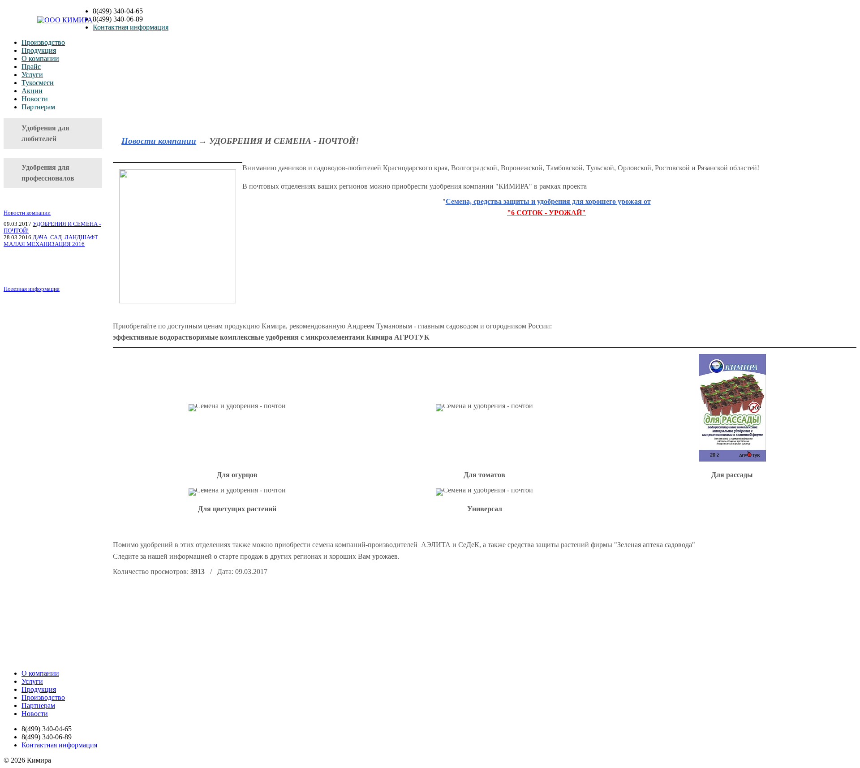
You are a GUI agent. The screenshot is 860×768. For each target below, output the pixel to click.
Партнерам (38, 107)
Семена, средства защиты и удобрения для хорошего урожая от (548, 201)
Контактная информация (130, 27)
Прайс (31, 66)
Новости (35, 99)
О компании (40, 58)
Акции (32, 91)
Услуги (32, 74)
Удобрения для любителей (45, 133)
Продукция (39, 50)
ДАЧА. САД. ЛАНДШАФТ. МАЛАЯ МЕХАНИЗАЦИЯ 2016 (51, 240)
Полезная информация (32, 289)
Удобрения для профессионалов (48, 173)
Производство (43, 42)
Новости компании (27, 213)
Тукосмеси (38, 82)
